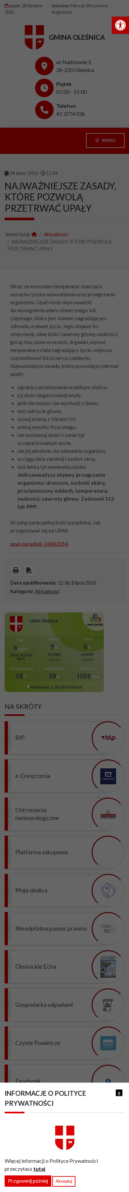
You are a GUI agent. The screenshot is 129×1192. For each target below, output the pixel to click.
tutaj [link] (39, 1168)
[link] (120, 25)
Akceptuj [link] (64, 1181)
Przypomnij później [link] (28, 1181)
